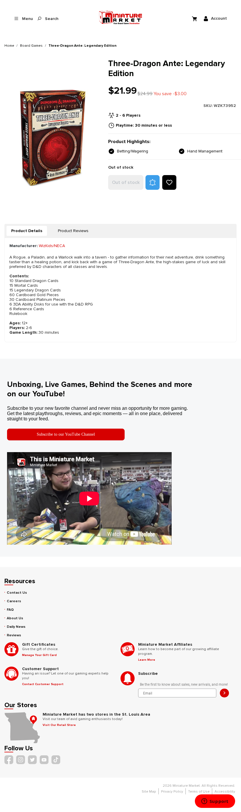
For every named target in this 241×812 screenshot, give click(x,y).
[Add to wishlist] (169, 182)
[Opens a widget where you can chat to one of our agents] (215, 801)
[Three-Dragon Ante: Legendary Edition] (52, 137)
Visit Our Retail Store (59, 725)
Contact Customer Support (42, 684)
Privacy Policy (172, 791)
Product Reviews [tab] (73, 230)
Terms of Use (199, 791)
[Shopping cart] (195, 18)
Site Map (149, 791)
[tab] (26, 231)
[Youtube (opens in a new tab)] (44, 759)
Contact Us (17, 592)
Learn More (146, 660)
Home (9, 45)
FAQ (10, 610)
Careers (14, 601)
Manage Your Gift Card (39, 655)
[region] (52, 137)
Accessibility (225, 791)
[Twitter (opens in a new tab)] (32, 759)
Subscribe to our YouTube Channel (66, 434)
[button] (152, 182)
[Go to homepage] (120, 17)
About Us (15, 618)
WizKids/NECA (52, 245)
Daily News (16, 627)
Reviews (14, 635)
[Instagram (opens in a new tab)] (20, 759)
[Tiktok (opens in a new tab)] (55, 759)
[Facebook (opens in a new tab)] (8, 759)
